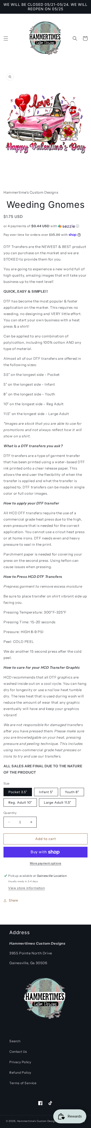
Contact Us (18, 1051)
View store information (26, 888)
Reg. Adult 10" (20, 802)
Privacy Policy (20, 1062)
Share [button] (13, 900)
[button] (6, 38)
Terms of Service (23, 1083)
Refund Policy (20, 1072)
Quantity (10, 813)
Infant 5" (46, 792)
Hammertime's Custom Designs (37, 1121)
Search (15, 1041)
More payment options (45, 863)
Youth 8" (72, 792)
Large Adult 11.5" (57, 802)
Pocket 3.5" (17, 792)
